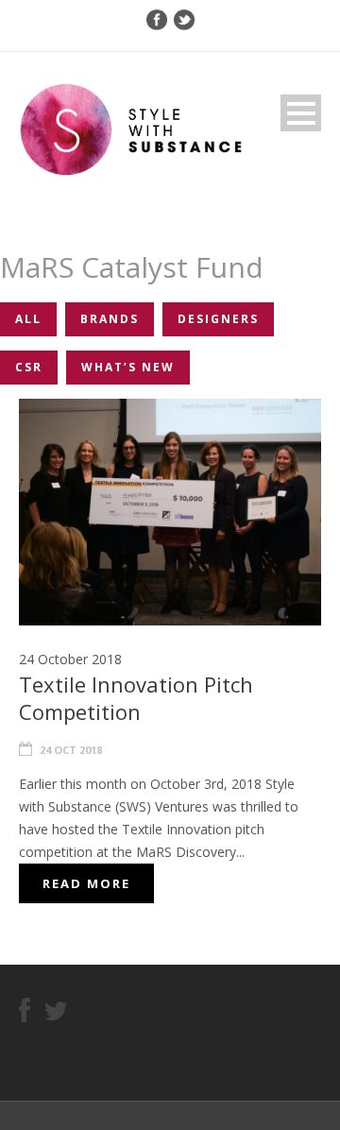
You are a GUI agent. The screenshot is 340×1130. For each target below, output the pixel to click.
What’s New (128, 367)
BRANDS (109, 319)
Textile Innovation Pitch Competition (136, 698)
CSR (28, 367)
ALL (28, 319)
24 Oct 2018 (71, 750)
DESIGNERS (218, 319)
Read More (86, 883)
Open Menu (300, 112)
